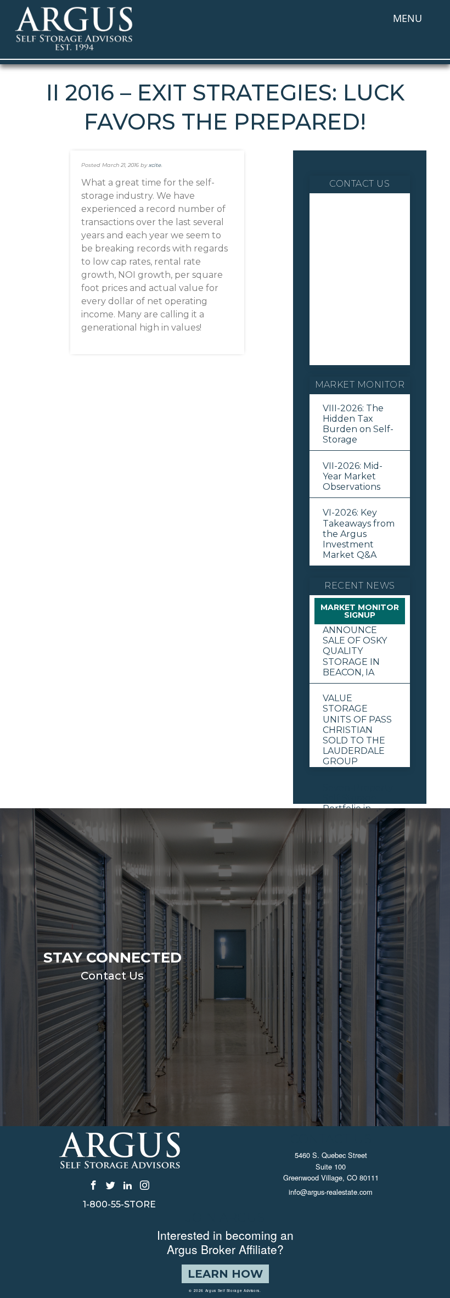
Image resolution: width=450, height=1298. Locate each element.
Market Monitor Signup (359, 611)
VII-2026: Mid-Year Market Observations (353, 476)
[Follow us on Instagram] (144, 1184)
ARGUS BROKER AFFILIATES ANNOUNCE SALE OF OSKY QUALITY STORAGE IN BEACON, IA (360, 641)
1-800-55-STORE (119, 1204)
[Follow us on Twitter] (110, 1184)
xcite (155, 165)
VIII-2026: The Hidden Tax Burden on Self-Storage (358, 424)
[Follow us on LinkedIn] (127, 1184)
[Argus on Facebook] (93, 1184)
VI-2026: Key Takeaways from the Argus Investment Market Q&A (359, 533)
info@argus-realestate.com (331, 1192)
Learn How (225, 1273)
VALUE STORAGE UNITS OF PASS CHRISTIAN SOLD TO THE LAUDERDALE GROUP (357, 730)
